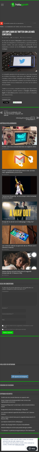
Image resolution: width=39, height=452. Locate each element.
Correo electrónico (7, 314)
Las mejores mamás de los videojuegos (13, 23)
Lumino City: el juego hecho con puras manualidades (15, 424)
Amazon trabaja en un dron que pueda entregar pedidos (16, 427)
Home (1, 26)
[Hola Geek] (19, 4)
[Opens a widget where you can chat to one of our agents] (32, 448)
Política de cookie (19, 444)
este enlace (11, 92)
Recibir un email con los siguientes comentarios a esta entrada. (17, 326)
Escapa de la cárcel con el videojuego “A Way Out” (18, 222)
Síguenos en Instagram (20, 376)
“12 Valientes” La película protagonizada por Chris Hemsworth (18, 430)
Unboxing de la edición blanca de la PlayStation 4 (25, 118)
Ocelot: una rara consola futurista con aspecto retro (19, 147)
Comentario (5, 291)
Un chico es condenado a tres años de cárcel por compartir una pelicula (13, 113)
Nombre (5, 308)
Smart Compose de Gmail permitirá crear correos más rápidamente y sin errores (18, 171)
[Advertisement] (19, 13)
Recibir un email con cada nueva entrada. (15, 329)
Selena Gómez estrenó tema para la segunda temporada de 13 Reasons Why (16, 272)
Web (3, 319)
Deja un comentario (27, 37)
